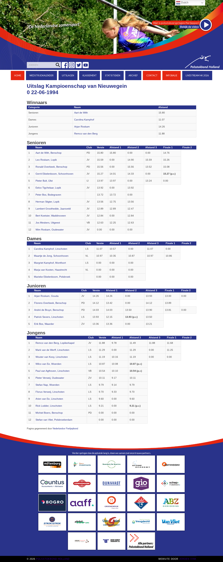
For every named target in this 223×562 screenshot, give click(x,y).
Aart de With (81, 112)
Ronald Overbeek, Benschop (51, 167)
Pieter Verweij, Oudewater (50, 378)
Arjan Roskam (82, 126)
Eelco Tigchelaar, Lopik (48, 187)
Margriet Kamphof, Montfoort (50, 263)
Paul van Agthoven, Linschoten (53, 371)
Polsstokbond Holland (53, 559)
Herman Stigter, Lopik (47, 201)
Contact (151, 75)
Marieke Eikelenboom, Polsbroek (52, 277)
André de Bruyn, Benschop (49, 310)
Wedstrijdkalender (41, 75)
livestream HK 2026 (197, 75)
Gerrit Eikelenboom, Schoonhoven (54, 173)
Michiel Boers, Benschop (49, 413)
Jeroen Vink (187, 559)
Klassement (90, 75)
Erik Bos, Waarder (44, 324)
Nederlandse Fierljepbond (65, 428)
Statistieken (112, 75)
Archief (133, 75)
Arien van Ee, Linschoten (49, 399)
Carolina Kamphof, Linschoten (50, 249)
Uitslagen (68, 75)
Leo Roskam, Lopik (46, 160)
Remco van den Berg (86, 133)
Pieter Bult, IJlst (44, 180)
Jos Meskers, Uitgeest (48, 222)
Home (17, 75)
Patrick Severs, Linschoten (48, 317)
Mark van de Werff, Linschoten (52, 350)
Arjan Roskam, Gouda (46, 296)
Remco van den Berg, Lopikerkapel (55, 343)
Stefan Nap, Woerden (47, 385)
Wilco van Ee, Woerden (48, 364)
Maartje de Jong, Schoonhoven (51, 256)
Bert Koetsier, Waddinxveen (51, 215)
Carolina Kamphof (84, 119)
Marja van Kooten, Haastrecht (50, 270)
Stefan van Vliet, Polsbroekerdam (54, 419)
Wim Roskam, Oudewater (50, 229)
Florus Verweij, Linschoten (50, 392)
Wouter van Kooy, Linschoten (52, 357)
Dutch (184, 2)
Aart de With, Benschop (48, 153)
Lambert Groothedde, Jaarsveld (53, 208)
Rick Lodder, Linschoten (49, 406)
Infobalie (171, 75)
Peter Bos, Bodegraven (48, 194)
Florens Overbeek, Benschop (50, 303)
